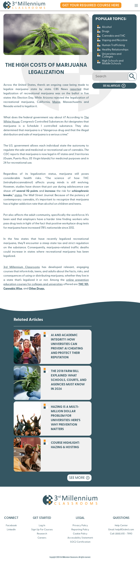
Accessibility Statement (80, 538)
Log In (42, 525)
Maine (56, 102)
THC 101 (83, 284)
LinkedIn (11, 529)
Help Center (121, 525)
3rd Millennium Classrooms (21, 267)
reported (75, 89)
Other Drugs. (37, 288)
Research (42, 534)
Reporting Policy (80, 529)
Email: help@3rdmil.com (121, 529)
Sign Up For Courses (42, 529)
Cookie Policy (80, 534)
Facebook (11, 525)
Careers (42, 538)
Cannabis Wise (12, 288)
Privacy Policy (80, 525)
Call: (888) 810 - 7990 (121, 534)
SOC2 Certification (80, 542)
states (18, 195)
